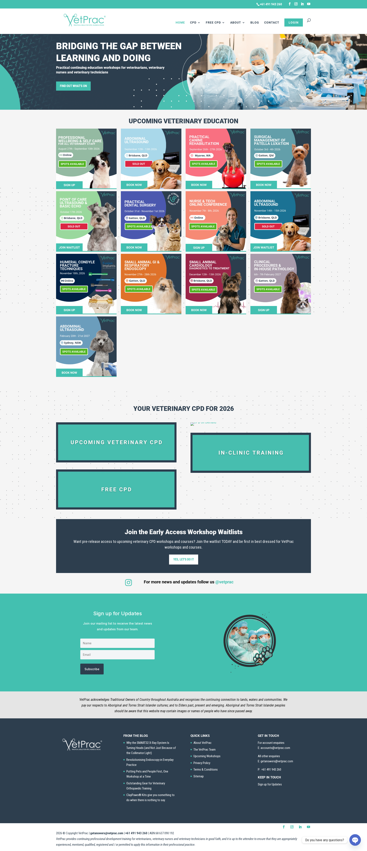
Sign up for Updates (270, 784)
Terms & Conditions (205, 769)
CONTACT (271, 22)
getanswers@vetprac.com (106, 833)
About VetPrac (202, 743)
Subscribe (92, 669)
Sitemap (198, 776)
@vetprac (224, 581)
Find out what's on (73, 86)
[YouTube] (308, 4)
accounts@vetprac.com (275, 748)
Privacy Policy (201, 763)
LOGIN (294, 22)
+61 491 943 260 (136, 833)
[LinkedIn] (302, 4)
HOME (180, 22)
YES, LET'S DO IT (183, 559)
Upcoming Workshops (206, 756)
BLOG (254, 22)
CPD (193, 22)
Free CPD (213, 22)
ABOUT (235, 22)
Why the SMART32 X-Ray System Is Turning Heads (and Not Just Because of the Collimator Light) (151, 748)
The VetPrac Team (204, 749)
